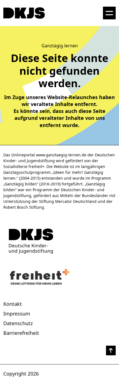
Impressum (16, 313)
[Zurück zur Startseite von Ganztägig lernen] (59, 241)
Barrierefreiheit (21, 333)
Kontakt (12, 304)
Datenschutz (18, 323)
